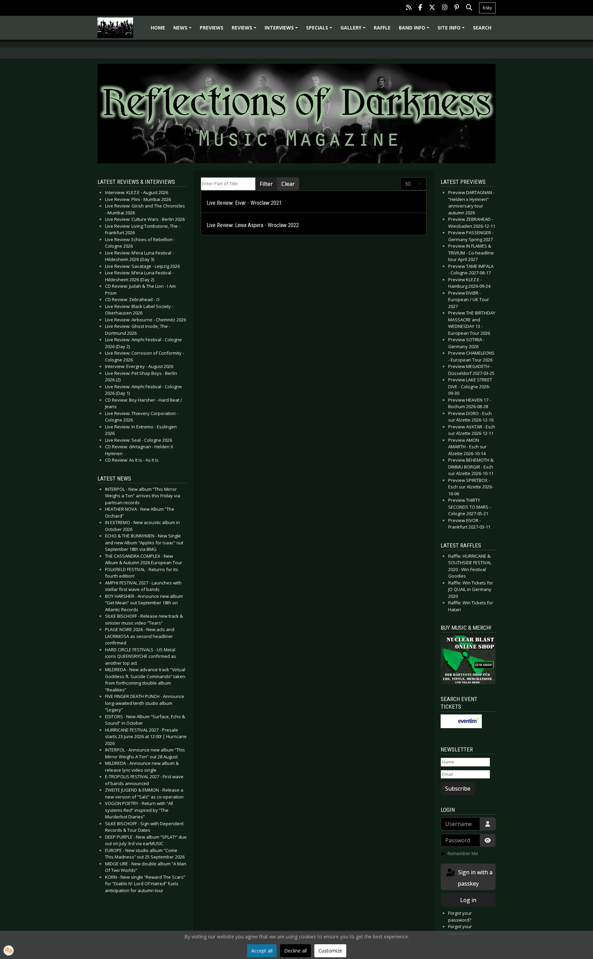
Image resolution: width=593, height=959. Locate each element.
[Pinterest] (456, 8)
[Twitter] (432, 8)
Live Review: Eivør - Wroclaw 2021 (244, 203)
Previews (211, 27)
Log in (468, 900)
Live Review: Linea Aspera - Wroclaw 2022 (253, 225)
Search (482, 27)
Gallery (354, 30)
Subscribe (457, 788)
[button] (8, 950)
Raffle (382, 27)
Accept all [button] (261, 950)
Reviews (245, 30)
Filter (266, 184)
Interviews (282, 30)
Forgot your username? (460, 929)
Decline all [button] (295, 950)
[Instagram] (444, 8)
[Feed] (408, 8)
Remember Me (462, 853)
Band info (415, 30)
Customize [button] (330, 950)
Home (158, 27)
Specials (320, 30)
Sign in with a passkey (474, 877)
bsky (487, 8)
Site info (452, 30)
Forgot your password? (460, 916)
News (183, 30)
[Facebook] (420, 8)
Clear (288, 184)
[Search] (469, 8)
